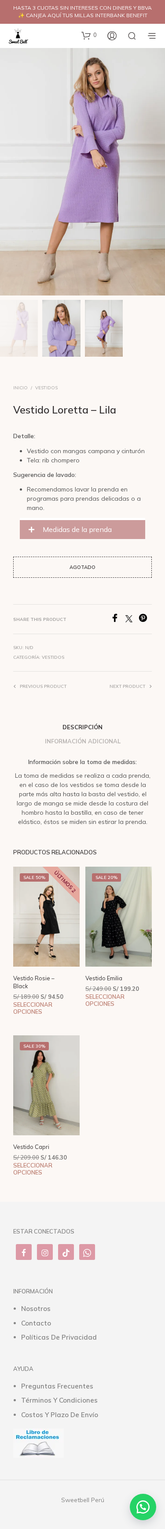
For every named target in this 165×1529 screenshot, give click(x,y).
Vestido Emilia (103, 978)
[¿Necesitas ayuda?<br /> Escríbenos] (143, 1507)
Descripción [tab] (82, 727)
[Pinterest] (145, 619)
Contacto (36, 1323)
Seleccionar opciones (32, 1008)
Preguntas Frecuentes (57, 1386)
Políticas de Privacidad (59, 1337)
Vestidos (46, 388)
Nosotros (36, 1308)
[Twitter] (132, 619)
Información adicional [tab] (83, 741)
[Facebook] (117, 619)
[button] (89, 35)
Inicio (20, 388)
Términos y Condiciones (59, 1400)
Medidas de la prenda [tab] (76, 529)
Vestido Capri (31, 1146)
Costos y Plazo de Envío (59, 1415)
